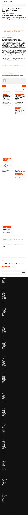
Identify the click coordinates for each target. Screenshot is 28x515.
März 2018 (3, 362)
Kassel (3, 480)
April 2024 (3, 293)
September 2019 (4, 345)
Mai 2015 (3, 394)
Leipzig (3, 485)
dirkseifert (4, 99)
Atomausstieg (4, 75)
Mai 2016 (3, 383)
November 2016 (4, 377)
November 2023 (4, 298)
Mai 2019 (3, 349)
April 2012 (3, 429)
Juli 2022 (3, 313)
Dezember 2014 (4, 399)
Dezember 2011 (4, 433)
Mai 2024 (3, 292)
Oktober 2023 (3, 299)
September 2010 (4, 447)
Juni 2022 (3, 314)
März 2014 (3, 407)
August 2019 (3, 346)
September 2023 (4, 300)
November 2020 (4, 332)
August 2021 (3, 323)
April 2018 (3, 361)
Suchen (23, 272)
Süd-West (3, 498)
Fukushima (17, 75)
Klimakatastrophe (4, 482)
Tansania (3, 499)
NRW (3, 159)
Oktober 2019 (3, 344)
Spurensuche (3, 496)
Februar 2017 (3, 374)
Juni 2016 (3, 382)
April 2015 (3, 395)
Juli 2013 (3, 415)
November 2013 (4, 411)
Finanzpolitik (3, 476)
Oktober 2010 (3, 446)
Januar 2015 (3, 398)
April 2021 (3, 327)
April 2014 (3, 406)
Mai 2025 (3, 281)
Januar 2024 (3, 296)
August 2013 (3, 414)
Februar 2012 (3, 431)
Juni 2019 (3, 348)
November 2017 (4, 366)
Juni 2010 (3, 450)
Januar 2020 (3, 341)
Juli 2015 (3, 392)
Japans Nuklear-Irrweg (10, 33)
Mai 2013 (3, 417)
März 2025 (3, 283)
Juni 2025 (3, 280)
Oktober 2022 (3, 310)
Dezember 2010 (4, 444)
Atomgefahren (9, 75)
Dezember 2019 (4, 342)
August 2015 (3, 391)
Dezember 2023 (4, 297)
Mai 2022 (3, 315)
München (3, 486)
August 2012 (3, 425)
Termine (3, 500)
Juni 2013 (3, 416)
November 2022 (4, 309)
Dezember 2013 (4, 410)
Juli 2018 (3, 358)
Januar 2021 (3, 330)
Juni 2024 (3, 291)
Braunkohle (3, 468)
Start (2, 497)
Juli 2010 (3, 449)
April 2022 (3, 316)
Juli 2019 (3, 347)
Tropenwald (3, 502)
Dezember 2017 (4, 365)
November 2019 (4, 343)
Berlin (2, 466)
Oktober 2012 (3, 423)
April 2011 (3, 440)
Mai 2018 (3, 360)
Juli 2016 (3, 381)
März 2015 (3, 396)
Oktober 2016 (3, 378)
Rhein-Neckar (4, 494)
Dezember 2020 (4, 331)
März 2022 (3, 317)
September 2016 (4, 379)
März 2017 (3, 373)
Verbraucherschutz (5, 160)
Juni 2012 (3, 427)
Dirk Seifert (4, 13)
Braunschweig (4, 469)
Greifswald (3, 478)
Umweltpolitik (6, 159)
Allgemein (3, 462)
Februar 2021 (3, 329)
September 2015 (4, 390)
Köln (2, 484)
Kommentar (3, 246)
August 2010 (3, 448)
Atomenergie (12, 13)
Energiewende (17, 174)
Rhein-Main (3, 493)
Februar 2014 (3, 408)
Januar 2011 (3, 443)
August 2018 (3, 357)
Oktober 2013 (3, 412)
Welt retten (3, 509)
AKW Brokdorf (4, 461)
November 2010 (4, 445)
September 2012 (4, 424)
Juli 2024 (3, 290)
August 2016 (3, 380)
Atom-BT (17, 173)
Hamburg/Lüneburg (4, 479)
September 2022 (4, 311)
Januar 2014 (3, 409)
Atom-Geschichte (5, 158)
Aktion (3, 460)
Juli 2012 (3, 426)
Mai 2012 (3, 428)
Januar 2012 (3, 432)
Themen (3, 501)
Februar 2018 (3, 363)
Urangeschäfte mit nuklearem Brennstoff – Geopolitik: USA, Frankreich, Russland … (20, 177)
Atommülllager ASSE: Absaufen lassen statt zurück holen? (7, 230)
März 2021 (3, 328)
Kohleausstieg (4, 483)
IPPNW (21, 75)
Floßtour (3, 477)
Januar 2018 (3, 364)
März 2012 (3, 430)
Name (3, 253)
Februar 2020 (3, 340)
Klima (2, 481)
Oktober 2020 (3, 333)
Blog (2, 467)
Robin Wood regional (4, 495)
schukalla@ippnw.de (10, 73)
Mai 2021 (3, 326)
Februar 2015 (3, 397)
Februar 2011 (3, 442)
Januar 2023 (3, 307)
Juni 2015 (3, 393)
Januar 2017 (3, 375)
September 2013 (4, 413)
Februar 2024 (3, 295)
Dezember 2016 (4, 376)
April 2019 (3, 350)
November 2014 (4, 400)
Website (3, 260)
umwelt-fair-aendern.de (7, 1)
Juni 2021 (3, 325)
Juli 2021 (3, 324)
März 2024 (3, 294)
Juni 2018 (3, 359)
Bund (13, 75)
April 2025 (3, 282)
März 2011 (3, 441)
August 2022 (3, 312)
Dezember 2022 (4, 308)
